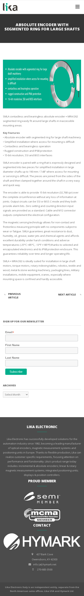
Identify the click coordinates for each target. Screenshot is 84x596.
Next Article (67, 294)
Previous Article (14, 295)
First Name (12, 345)
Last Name (12, 357)
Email (9, 332)
